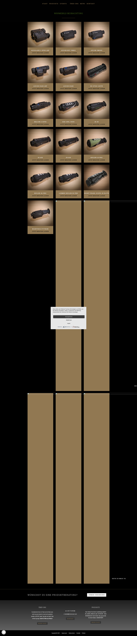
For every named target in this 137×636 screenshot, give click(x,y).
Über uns (74, 3)
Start (45, 3)
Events (63, 3)
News (82, 3)
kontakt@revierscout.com (71, 614)
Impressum (64, 633)
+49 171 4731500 (71, 611)
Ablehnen (69, 320)
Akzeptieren (68, 316)
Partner (83, 633)
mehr (68, 323)
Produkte (53, 3)
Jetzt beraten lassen (40, 52)
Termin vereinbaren (97, 595)
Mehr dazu (42, 623)
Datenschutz (72, 633)
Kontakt (91, 3)
